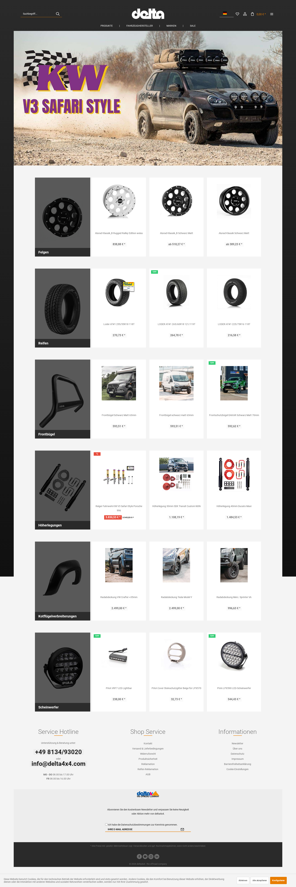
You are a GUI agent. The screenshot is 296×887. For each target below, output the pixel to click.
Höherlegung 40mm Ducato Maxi (234, 506)
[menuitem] (41, 13)
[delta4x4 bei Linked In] (156, 857)
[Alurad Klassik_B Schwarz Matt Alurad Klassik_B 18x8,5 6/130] (176, 201)
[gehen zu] (271, 13)
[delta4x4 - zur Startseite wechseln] (147, 14)
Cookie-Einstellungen (237, 769)
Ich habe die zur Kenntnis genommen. (143, 824)
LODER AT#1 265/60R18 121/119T (176, 324)
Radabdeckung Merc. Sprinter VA (234, 597)
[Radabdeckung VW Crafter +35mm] (119, 565)
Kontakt (148, 743)
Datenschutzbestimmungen (136, 824)
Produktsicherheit (148, 759)
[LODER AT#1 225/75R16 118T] (234, 292)
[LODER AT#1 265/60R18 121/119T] (176, 292)
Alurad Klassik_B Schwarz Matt (176, 233)
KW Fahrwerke (148, 98)
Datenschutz (237, 753)
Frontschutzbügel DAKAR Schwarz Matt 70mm (234, 415)
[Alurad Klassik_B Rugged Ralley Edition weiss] (119, 201)
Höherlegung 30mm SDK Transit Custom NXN (176, 506)
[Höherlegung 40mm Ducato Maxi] (234, 474)
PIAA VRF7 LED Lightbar (119, 688)
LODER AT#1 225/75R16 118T (234, 324)
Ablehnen (243, 880)
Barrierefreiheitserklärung (237, 764)
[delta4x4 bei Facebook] (139, 857)
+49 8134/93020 (58, 752)
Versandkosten (140, 846)
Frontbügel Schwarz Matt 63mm (119, 415)
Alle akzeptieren (259, 880)
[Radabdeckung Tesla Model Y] (176, 565)
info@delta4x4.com (58, 764)
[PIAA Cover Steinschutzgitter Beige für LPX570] (176, 656)
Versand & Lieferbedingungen (148, 748)
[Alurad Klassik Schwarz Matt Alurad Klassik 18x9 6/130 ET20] (234, 201)
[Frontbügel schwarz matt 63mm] (176, 383)
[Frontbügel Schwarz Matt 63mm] (119, 383)
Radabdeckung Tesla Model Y (176, 597)
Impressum (238, 759)
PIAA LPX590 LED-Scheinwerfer (234, 688)
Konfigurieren (278, 880)
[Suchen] (57, 13)
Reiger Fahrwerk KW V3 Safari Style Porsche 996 (119, 508)
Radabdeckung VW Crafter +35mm (118, 597)
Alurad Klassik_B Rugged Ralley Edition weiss (119, 233)
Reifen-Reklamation (148, 769)
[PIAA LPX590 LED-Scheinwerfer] (234, 656)
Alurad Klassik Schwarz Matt (234, 233)
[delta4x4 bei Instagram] (150, 857)
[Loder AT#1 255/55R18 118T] (119, 292)
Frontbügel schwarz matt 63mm (176, 415)
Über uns (237, 748)
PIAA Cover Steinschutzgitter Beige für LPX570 (176, 688)
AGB (148, 774)
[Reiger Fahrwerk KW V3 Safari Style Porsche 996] (119, 474)
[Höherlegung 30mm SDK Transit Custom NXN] (176, 474)
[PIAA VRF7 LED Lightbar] (119, 656)
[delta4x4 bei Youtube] (145, 857)
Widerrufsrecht (148, 753)
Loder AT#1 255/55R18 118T (118, 324)
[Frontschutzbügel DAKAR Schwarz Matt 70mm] (234, 383)
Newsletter (237, 743)
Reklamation (148, 764)
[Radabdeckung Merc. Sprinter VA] (234, 565)
